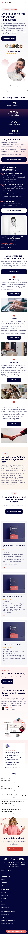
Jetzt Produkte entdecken (14, 159)
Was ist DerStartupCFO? (8, 923)
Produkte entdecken (9, 38)
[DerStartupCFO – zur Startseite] (8, 3)
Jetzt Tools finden (14, 293)
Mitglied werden (7, 681)
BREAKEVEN (13, 709)
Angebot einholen (14, 271)
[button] (25, 3)
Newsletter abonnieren (15, 849)
